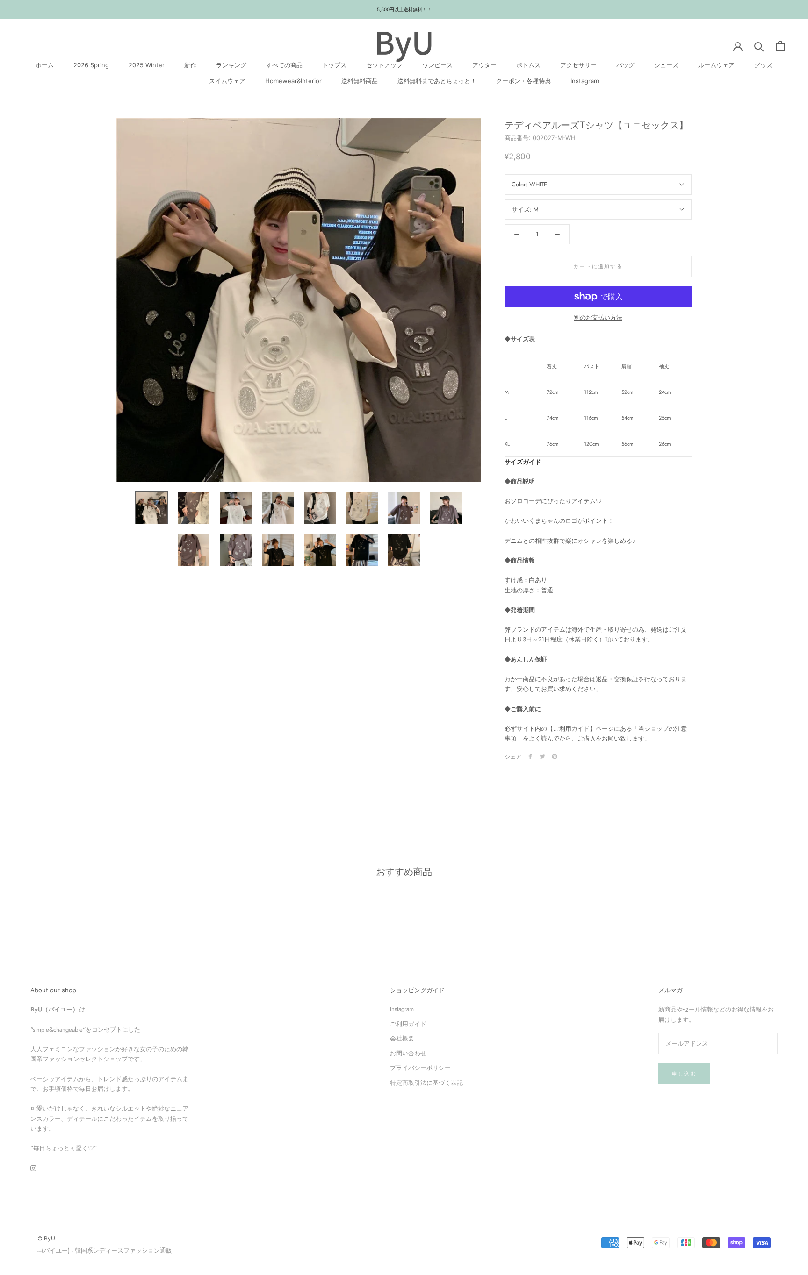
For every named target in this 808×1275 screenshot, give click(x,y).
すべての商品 (284, 65)
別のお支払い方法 (598, 317)
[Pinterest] (554, 756)
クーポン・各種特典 (523, 80)
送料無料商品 (359, 80)
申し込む (684, 1073)
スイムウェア (227, 80)
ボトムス (528, 65)
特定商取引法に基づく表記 (426, 1082)
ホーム (45, 65)
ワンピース (437, 65)
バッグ (625, 65)
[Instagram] (33, 1168)
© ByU (46, 1238)
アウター (484, 65)
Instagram (584, 80)
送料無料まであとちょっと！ (436, 80)
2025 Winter (147, 65)
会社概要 (402, 1038)
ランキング (231, 65)
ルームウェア (716, 65)
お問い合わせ (408, 1053)
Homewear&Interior (293, 80)
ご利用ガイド (408, 1023)
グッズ (763, 65)
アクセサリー (578, 65)
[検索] (759, 46)
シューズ (666, 65)
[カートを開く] (780, 46)
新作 (190, 65)
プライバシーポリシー (420, 1067)
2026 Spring (91, 65)
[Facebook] (530, 756)
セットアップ (384, 65)
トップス (334, 65)
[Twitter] (542, 756)
